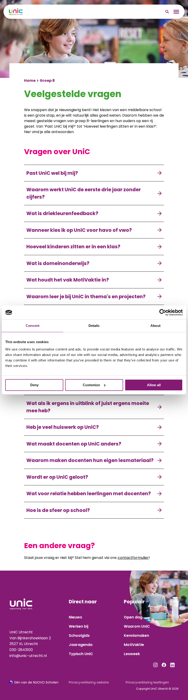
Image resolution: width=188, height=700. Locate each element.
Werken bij (78, 626)
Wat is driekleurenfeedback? (62, 213)
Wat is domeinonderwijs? (57, 263)
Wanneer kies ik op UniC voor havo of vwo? (79, 230)
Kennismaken (136, 635)
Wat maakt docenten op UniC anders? (73, 443)
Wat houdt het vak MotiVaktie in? (67, 279)
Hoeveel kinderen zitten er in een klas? (73, 246)
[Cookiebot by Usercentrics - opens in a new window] (163, 312)
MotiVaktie (134, 644)
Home (30, 80)
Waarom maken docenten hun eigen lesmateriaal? (90, 460)
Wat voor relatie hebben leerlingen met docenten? (88, 493)
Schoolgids (79, 635)
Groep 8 (47, 80)
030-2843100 (21, 649)
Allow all (154, 385)
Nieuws (75, 617)
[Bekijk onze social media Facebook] (164, 665)
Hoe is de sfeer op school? (58, 510)
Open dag (133, 617)
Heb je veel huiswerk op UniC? (62, 427)
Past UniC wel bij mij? (52, 173)
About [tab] (155, 326)
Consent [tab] (32, 326)
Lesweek (132, 653)
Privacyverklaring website (89, 682)
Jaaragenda (80, 644)
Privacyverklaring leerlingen (147, 682)
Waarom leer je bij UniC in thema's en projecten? (86, 296)
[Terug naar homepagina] (15, 11)
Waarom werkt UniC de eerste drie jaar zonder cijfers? (83, 193)
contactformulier (133, 557)
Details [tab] (94, 326)
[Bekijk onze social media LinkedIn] (172, 665)
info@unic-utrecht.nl (28, 655)
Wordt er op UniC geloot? (57, 477)
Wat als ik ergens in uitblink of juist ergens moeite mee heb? (87, 407)
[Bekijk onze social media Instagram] (155, 665)
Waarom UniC (137, 626)
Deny (34, 385)
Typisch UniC (81, 653)
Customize (91, 385)
